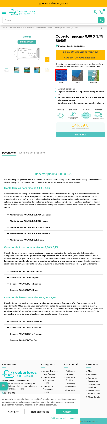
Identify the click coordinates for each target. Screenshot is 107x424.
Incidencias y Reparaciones (94, 391)
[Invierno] (77, 75)
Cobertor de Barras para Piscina (48, 389)
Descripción (9, 152)
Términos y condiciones (70, 385)
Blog (90, 371)
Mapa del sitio (94, 397)
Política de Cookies (70, 378)
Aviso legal (70, 390)
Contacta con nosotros (94, 385)
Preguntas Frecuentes (93, 379)
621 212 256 (9, 393)
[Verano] (61, 75)
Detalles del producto (32, 152)
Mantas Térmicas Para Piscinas (50, 372)
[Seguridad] (93, 75)
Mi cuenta (92, 375)
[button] (4, 386)
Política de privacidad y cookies (64, 418)
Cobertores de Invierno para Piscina (49, 380)
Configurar (13, 411)
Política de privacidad (70, 372)
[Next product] (103, 27)
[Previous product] (102, 27)
